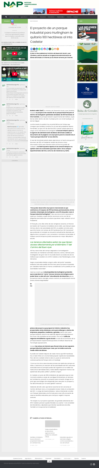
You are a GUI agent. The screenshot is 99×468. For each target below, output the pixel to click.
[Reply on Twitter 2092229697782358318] (7, 144)
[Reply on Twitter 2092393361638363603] (7, 100)
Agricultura (24, 17)
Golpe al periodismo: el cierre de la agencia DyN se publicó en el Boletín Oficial (51, 433)
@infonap (22, 84)
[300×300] (87, 62)
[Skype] (47, 49)
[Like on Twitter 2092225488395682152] (13, 157)
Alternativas (33, 17)
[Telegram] (42, 49)
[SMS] (52, 49)
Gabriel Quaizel (37, 45)
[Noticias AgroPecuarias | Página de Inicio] (20, 5)
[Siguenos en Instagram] (91, 464)
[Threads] (50, 49)
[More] (58, 49)
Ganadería (51, 17)
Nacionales (60, 17)
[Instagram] (44, 49)
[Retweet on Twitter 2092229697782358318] (10, 144)
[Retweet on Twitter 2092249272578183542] (10, 116)
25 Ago (8, 105)
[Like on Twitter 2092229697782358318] (13, 144)
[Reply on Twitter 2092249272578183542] (7, 116)
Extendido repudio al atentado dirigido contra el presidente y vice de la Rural (66, 440)
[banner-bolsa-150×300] (87, 119)
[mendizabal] (87, 98)
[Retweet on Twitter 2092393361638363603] (10, 100)
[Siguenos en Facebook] (94, 464)
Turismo (75, 17)
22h (7, 86)
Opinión (69, 17)
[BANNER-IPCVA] (87, 41)
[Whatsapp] (39, 49)
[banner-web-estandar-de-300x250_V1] (87, 81)
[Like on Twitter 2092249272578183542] (13, 116)
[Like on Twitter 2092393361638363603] (13, 100)
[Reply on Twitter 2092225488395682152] (7, 157)
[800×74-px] (64, 11)
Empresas (43, 17)
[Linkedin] (37, 49)
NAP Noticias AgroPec (13, 84)
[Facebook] (31, 49)
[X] (34, 49)
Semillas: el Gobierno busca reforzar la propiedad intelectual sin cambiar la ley (36, 440)
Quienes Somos (13, 17)
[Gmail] (55, 49)
